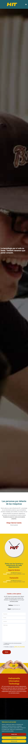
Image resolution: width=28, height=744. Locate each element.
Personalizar (14, 737)
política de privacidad (19, 646)
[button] (26, 4)
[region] (14, 732)
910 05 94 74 (16, 605)
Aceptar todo (14, 734)
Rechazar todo (14, 741)
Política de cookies (18, 731)
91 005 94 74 (14, 572)
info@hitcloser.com (15, 609)
